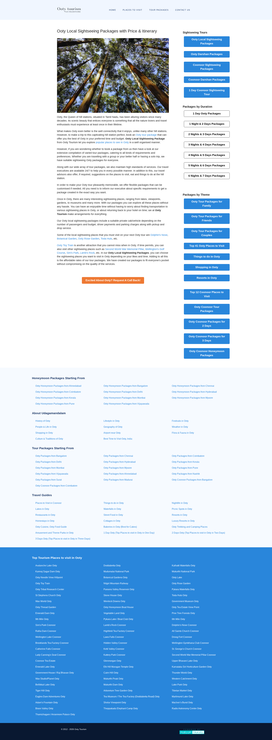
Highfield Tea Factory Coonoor (119, 631)
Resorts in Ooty (207, 277)
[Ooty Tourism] (69, 10)
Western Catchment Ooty (184, 678)
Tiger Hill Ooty (42, 690)
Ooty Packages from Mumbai (49, 468)
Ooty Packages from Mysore (118, 468)
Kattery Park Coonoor (114, 655)
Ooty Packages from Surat (48, 480)
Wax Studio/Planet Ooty (47, 678)
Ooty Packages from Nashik (186, 474)
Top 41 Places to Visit (206, 245)
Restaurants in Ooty (45, 515)
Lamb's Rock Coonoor (115, 625)
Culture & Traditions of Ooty (49, 439)
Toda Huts (106, 238)
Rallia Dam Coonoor (45, 631)
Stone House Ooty (113, 595)
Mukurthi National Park (183, 571)
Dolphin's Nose (158, 235)
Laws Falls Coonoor (114, 637)
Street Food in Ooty (113, 515)
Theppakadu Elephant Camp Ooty (121, 708)
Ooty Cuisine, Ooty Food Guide (51, 527)
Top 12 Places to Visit (207, 294)
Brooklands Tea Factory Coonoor (52, 643)
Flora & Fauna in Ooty (183, 433)
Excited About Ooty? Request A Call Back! (113, 280)
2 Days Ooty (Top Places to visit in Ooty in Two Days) (198, 533)
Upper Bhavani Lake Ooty (185, 661)
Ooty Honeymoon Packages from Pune (55, 404)
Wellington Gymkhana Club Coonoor (190, 643)
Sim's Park (73, 252)
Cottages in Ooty (112, 521)
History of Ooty (42, 421)
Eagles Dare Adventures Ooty (50, 696)
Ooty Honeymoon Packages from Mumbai (124, 398)
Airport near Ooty (112, 433)
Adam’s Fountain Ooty (46, 702)
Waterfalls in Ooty (112, 509)
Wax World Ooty (43, 601)
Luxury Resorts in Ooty (183, 521)
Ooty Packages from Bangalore (51, 456)
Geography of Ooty (113, 427)
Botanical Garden (67, 238)
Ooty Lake (177, 577)
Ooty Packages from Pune (185, 468)
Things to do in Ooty (207, 256)
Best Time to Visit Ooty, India (118, 439)
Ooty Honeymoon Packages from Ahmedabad (58, 386)
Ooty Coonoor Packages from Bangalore (192, 480)
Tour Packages (206, 309)
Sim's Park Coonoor (45, 625)
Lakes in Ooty (42, 509)
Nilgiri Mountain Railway (116, 583)
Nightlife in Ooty (180, 503)
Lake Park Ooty (179, 684)
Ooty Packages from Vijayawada (51, 474)
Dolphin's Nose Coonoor (184, 625)
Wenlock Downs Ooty (114, 601)
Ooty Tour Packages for (206, 203)
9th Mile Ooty (42, 619)
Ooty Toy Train (65, 245)
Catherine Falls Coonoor (47, 649)
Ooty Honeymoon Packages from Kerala (55, 398)
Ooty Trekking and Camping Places (189, 527)
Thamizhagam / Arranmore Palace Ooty (55, 714)
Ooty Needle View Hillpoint (49, 577)
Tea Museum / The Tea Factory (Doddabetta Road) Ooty (132, 696)
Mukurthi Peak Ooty (113, 678)
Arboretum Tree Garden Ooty (118, 690)
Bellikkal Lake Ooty (45, 684)
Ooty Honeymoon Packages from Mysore (192, 398)
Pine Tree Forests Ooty (183, 613)
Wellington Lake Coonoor (48, 637)
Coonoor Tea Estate (45, 661)
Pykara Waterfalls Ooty (183, 589)
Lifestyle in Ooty (112, 421)
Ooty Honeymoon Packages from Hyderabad (194, 392)
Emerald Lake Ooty (45, 667)
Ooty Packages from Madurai (118, 480)
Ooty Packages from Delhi (48, 462)
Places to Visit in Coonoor (48, 503)
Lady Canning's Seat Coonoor (50, 655)
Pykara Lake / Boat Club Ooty (118, 619)
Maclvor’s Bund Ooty (182, 702)
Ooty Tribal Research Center (49, 589)
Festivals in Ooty (180, 421)
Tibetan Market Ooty (182, 690)
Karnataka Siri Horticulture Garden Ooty (192, 667)
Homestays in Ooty (44, 521)
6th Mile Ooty (178, 619)
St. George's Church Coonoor (186, 649)
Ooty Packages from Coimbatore (188, 456)
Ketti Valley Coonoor (114, 649)
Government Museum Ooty (185, 601)
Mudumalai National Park (116, 571)
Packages (206, 123)
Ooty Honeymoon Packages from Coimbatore (58, 392)
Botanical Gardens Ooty (116, 577)
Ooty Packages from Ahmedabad (120, 474)
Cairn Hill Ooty (111, 673)
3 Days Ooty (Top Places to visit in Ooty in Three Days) (62, 539)
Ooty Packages (207, 41)
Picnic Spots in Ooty (182, 509)
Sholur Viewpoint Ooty (115, 702)
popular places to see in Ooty (112, 142)
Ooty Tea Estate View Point (185, 607)
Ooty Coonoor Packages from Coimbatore (56, 485)
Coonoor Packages (207, 66)
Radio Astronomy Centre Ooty (187, 708)
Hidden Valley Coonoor (115, 643)
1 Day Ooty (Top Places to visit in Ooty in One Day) (129, 533)
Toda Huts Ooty (179, 595)
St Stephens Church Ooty (48, 595)
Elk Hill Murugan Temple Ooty (118, 667)
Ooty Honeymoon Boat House (119, 607)
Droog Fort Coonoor (182, 637)
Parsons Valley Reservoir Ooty (119, 589)
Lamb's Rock (87, 252)
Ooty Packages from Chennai (118, 456)
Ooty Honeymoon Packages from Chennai (193, 386)
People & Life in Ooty (46, 427)
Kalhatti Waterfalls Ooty (183, 565)
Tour (207, 92)
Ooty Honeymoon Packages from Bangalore (126, 386)
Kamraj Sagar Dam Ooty (47, 571)
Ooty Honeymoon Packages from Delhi (123, 392)
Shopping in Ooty (206, 267)
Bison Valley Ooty (44, 708)
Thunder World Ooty (182, 673)
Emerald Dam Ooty (45, 613)
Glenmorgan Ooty (112, 661)
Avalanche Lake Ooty (46, 565)
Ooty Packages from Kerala (185, 462)
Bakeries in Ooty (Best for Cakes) (120, 527)
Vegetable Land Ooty (114, 613)
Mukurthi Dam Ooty (113, 684)
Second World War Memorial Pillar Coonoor (194, 655)
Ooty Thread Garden (45, 607)
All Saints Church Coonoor (185, 631)
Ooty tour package (146, 134)
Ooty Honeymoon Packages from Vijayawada (126, 404)
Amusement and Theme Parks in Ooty (54, 533)
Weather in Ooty (180, 427)
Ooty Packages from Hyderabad (120, 462)
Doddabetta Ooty (112, 565)
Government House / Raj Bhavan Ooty (54, 673)
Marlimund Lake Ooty (182, 696)
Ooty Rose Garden (88, 238)
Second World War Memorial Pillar (124, 249)
